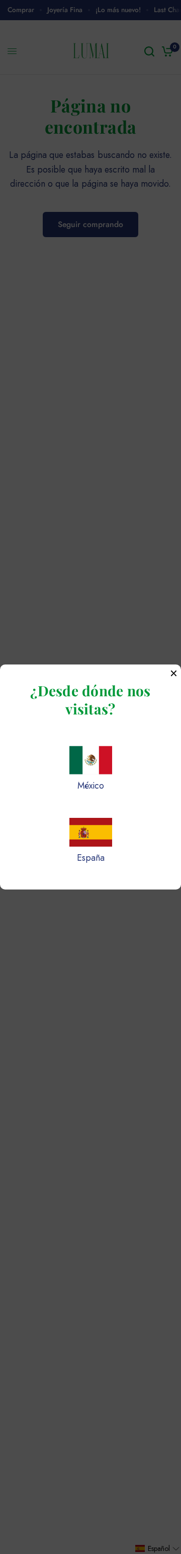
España (91, 857)
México (90, 785)
